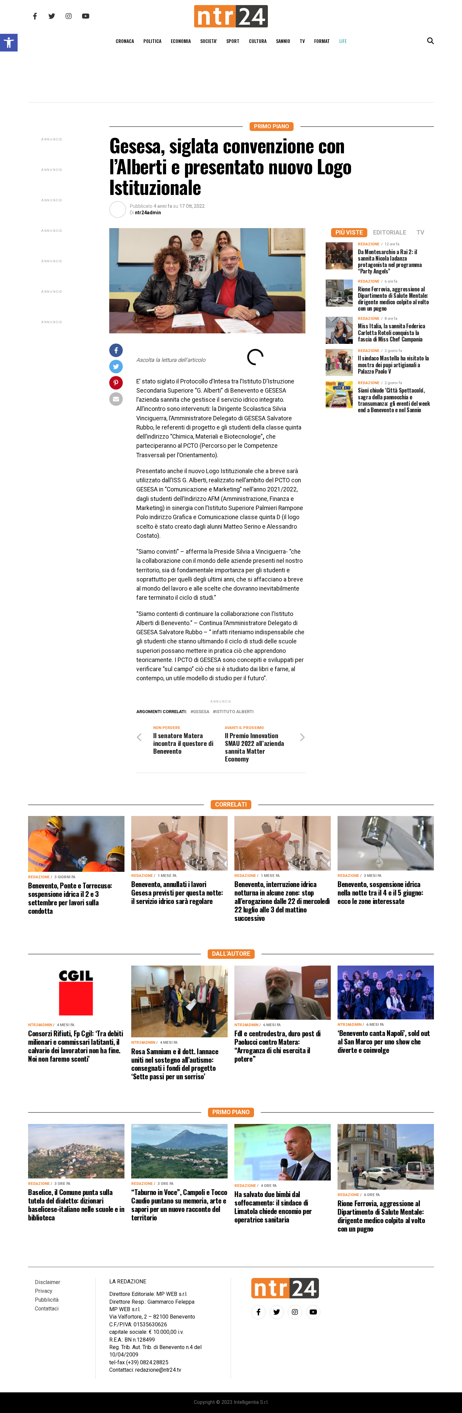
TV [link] (302, 40)
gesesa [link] (201, 712)
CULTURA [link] (258, 40)
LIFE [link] (343, 40)
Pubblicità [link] (47, 1300)
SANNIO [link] (283, 40)
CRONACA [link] (125, 40)
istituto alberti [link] (234, 712)
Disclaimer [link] (47, 1282)
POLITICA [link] (152, 40)
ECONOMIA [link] (181, 40)
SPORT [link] (232, 40)
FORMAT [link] (322, 40)
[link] (9, 42)
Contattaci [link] (47, 1308)
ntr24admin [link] (148, 212)
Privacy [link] (43, 1291)
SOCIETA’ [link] (208, 40)
